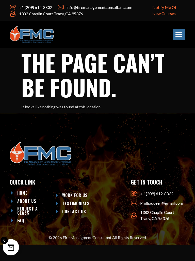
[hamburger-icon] (179, 34)
